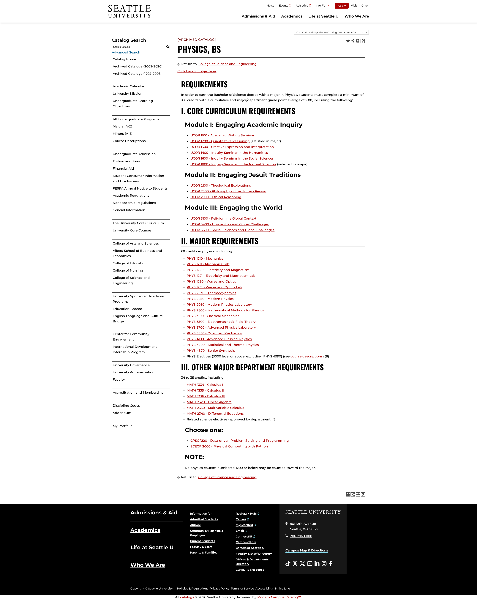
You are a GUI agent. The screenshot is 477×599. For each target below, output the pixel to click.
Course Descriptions (129, 141)
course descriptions (306, 356)
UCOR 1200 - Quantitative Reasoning (220, 141)
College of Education (130, 263)
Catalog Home (124, 59)
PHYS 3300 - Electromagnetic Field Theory (221, 322)
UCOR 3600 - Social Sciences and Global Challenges (232, 230)
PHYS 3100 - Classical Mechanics (213, 316)
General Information (129, 210)
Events (283, 5)
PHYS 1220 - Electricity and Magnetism (218, 270)
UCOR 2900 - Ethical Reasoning (215, 197)
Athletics (302, 5)
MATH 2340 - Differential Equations (215, 413)
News (270, 5)
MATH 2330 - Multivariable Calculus (215, 408)
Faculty (119, 379)
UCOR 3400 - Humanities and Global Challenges (229, 224)
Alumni (195, 525)
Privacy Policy (219, 588)
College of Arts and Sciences (136, 243)
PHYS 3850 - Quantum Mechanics (214, 333)
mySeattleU (244, 525)
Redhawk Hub (246, 513)
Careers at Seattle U (250, 548)
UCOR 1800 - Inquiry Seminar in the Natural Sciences (233, 164)
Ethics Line (282, 588)
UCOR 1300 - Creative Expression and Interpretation (232, 147)
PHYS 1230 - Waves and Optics (211, 281)
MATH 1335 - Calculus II (205, 390)
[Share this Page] (353, 41)
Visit (354, 5)
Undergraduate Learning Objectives (133, 103)
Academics (291, 16)
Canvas (241, 519)
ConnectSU (244, 536)
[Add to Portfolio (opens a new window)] (348, 41)
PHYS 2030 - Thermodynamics (211, 293)
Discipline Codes (126, 405)
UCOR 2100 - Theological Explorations (220, 185)
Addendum (122, 413)
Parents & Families (203, 552)
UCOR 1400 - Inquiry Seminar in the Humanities (229, 153)
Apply (342, 5)
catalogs (187, 597)
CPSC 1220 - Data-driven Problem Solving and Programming (239, 440)
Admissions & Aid (258, 16)
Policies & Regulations (192, 588)
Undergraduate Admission (134, 154)
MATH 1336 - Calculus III (206, 396)
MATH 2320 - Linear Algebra (209, 402)
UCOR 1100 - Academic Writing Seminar (222, 135)
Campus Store (246, 542)
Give (364, 5)
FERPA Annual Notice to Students (140, 188)
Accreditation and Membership (138, 392)
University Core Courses (132, 230)
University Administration (133, 372)
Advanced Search (126, 52)
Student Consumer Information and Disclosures (138, 178)
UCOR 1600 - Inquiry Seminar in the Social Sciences (232, 158)
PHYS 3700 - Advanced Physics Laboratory (221, 327)
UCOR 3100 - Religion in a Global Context (223, 218)
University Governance (131, 365)
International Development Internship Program (135, 349)
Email (240, 530)
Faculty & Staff (201, 546)
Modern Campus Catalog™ (279, 597)
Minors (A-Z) (123, 133)
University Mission (128, 93)
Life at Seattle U (323, 16)
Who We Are (357, 16)
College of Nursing (128, 270)
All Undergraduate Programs (136, 119)
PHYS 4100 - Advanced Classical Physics (219, 339)
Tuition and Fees (126, 161)
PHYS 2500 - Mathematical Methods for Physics (225, 310)
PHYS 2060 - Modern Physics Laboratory (219, 304)
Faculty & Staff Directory (254, 553)
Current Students (202, 541)
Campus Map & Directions (306, 550)
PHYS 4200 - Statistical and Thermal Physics (223, 345)
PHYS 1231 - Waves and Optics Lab (214, 287)
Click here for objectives (196, 71)
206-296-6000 (301, 536)
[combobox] (331, 32)
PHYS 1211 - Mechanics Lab (208, 264)
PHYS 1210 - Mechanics (205, 258)
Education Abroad (127, 309)
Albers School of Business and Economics (137, 253)
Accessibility (264, 588)
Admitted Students (204, 519)
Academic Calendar (128, 86)
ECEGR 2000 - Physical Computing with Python (229, 446)
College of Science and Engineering (131, 280)
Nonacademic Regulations (134, 203)
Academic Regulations (131, 195)
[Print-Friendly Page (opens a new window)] (358, 41)
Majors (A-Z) (122, 126)
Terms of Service (242, 588)
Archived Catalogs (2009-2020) (137, 66)
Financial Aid (123, 168)
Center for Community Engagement (131, 336)
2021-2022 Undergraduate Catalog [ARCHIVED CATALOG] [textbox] (330, 32)
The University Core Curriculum (138, 223)
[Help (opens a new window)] (363, 41)
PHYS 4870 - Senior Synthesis (211, 350)
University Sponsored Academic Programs (139, 298)
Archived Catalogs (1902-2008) (137, 73)
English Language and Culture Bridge (138, 318)
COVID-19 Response (250, 569)
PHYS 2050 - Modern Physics (210, 299)
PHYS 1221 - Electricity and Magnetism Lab (221, 276)
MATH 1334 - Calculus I (205, 385)
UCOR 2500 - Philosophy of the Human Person (228, 191)
